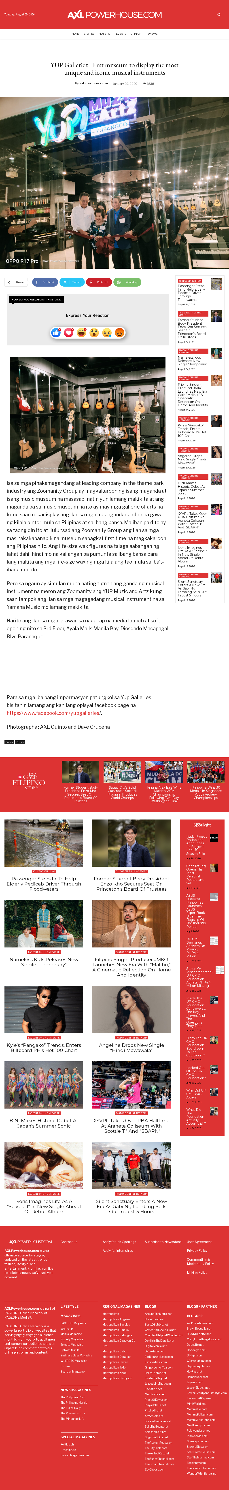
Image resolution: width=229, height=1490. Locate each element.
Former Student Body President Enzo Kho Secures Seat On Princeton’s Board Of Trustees (192, 328)
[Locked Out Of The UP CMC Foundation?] (214, 1069)
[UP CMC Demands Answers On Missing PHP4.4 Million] (214, 941)
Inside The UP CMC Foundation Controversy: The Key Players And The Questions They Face (196, 1012)
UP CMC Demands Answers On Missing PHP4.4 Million (195, 947)
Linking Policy (197, 1272)
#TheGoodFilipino (190, 280)
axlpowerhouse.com (94, 83)
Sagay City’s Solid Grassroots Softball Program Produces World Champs (122, 792)
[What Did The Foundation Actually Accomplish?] (214, 1111)
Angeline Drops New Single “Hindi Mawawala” (192, 459)
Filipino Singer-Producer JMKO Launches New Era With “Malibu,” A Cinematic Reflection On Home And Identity (193, 395)
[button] (219, 14)
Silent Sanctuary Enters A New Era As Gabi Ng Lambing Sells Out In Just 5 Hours (192, 589)
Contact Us (69, 1242)
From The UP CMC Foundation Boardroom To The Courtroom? (196, 1046)
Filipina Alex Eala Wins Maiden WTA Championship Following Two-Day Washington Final (164, 794)
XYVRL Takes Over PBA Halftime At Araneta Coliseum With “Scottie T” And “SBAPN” (192, 521)
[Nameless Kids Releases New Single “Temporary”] (216, 353)
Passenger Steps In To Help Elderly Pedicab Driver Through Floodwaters (191, 293)
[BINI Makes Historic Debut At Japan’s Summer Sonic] (216, 479)
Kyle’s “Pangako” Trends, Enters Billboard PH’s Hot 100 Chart (192, 430)
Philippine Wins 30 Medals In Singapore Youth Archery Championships (206, 792)
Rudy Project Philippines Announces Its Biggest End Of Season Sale (196, 845)
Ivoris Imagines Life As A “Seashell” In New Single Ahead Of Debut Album (193, 555)
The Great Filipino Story (190, 313)
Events (9, 742)
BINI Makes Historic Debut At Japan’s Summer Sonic (191, 488)
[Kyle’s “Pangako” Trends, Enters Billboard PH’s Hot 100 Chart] (216, 421)
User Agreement (199, 1242)
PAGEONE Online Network (188, 351)
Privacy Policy (197, 1250)
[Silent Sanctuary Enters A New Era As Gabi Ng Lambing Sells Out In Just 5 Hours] (216, 577)
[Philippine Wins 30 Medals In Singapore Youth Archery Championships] (206, 772)
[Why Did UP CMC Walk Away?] (214, 1092)
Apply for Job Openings (119, 1242)
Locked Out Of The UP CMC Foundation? (196, 1073)
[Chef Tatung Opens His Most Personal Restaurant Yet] (214, 868)
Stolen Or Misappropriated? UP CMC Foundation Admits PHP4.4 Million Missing (199, 977)
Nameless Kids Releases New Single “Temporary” (192, 360)
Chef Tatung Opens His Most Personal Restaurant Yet (196, 874)
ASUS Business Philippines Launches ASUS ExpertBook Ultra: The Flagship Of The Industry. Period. (196, 911)
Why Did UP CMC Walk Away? (196, 1093)
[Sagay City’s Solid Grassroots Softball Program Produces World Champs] (122, 772)
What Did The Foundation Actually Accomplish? (196, 1117)
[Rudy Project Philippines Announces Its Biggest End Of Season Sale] (214, 838)
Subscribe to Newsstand (163, 1242)
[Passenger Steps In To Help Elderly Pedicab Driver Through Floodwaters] (216, 284)
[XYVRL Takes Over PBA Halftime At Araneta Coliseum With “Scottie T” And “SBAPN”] (216, 509)
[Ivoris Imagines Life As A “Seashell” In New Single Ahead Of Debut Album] (216, 543)
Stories (20, 742)
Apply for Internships (118, 1250)
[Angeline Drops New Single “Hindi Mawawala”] (216, 452)
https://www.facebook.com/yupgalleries (53, 713)
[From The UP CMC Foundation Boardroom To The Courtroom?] (214, 1040)
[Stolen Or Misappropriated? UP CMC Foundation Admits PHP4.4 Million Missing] (220, 970)
